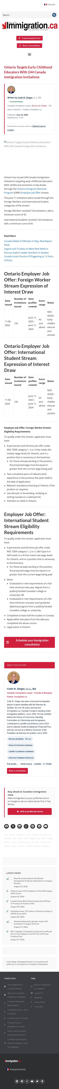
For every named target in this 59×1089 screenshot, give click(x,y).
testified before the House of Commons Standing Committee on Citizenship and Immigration (29, 717)
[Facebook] (22, 1081)
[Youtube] (32, 1081)
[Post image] (9, 880)
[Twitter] (37, 1081)
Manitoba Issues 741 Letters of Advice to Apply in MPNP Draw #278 (32, 912)
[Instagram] (27, 1081)
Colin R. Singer (25, 97)
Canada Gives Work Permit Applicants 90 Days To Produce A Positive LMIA (30, 902)
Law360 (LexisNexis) (29, 724)
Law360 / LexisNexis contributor (21, 751)
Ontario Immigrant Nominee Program (33, 846)
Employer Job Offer (30, 192)
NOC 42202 (18, 838)
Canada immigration (17, 834)
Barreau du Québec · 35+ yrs (20, 739)
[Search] (54, 15)
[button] (29, 54)
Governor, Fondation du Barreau (21, 758)
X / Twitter (47, 764)
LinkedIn (37, 764)
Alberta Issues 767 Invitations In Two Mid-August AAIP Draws (31, 892)
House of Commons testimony (20, 745)
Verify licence (26, 764)
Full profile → (13, 764)
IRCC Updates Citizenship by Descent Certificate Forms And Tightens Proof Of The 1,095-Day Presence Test (31, 934)
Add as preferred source (31, 811)
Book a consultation (17, 771)
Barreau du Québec (39, 106)
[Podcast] (42, 1081)
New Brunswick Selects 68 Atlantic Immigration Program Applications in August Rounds (33, 880)
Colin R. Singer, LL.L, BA (21, 689)
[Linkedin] (17, 1081)
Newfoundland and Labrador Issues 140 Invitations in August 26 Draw (31, 922)
